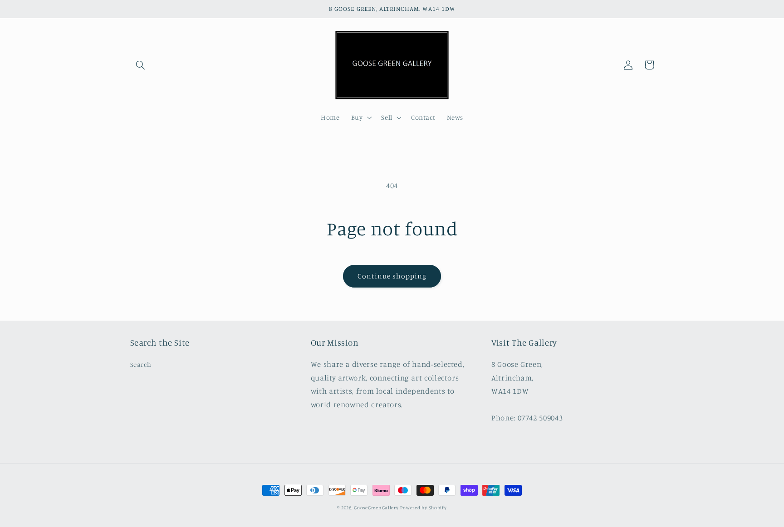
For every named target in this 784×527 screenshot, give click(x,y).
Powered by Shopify (423, 507)
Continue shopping (392, 276)
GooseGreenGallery (376, 507)
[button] (140, 64)
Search (141, 364)
